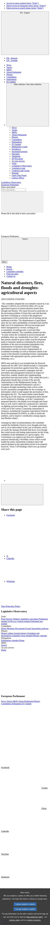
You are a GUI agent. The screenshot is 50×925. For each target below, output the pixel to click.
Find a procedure (8, 187)
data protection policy (34, 917)
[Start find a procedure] (22, 201)
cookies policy (14, 920)
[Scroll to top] (22, 494)
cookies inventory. (34, 920)
